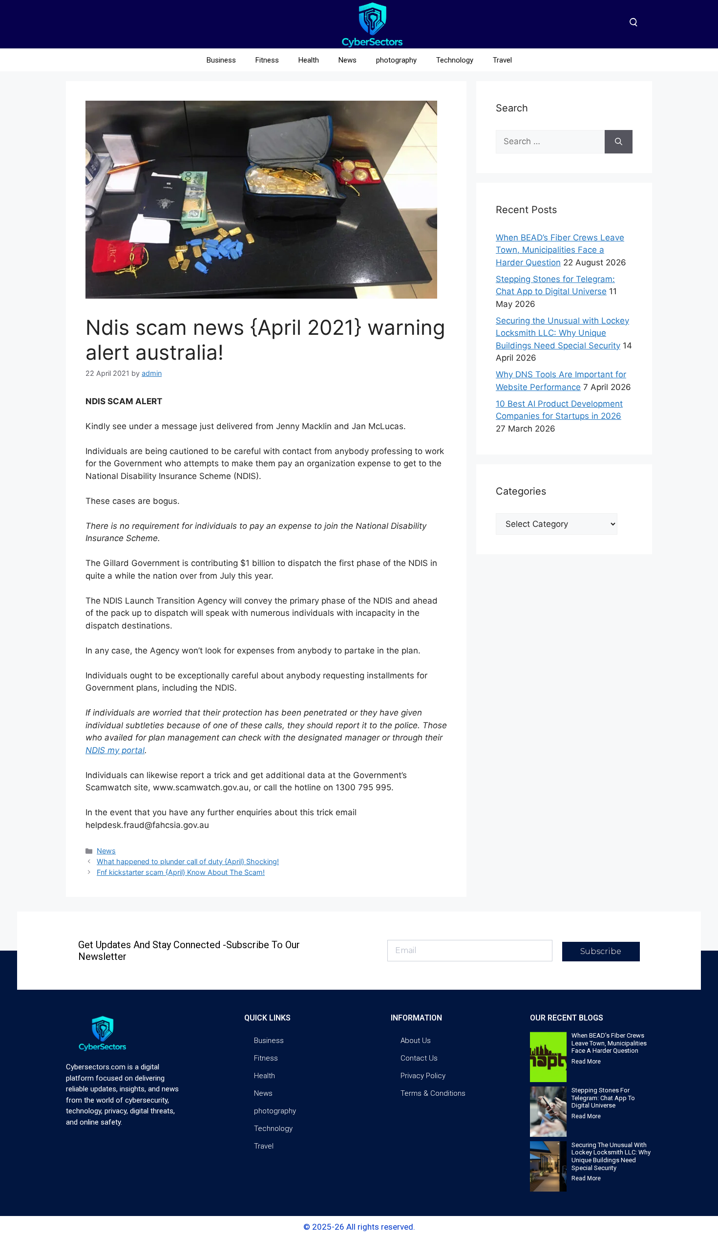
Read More (586, 1061)
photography (396, 60)
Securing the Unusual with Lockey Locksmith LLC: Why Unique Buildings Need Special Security (562, 333)
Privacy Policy (423, 1075)
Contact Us (419, 1058)
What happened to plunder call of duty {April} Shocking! (188, 861)
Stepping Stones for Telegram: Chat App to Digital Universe (603, 1097)
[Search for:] (550, 141)
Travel (502, 60)
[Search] (619, 141)
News (347, 60)
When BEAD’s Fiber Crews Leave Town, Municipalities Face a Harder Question (560, 250)
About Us (416, 1040)
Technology (454, 60)
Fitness (267, 60)
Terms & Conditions (433, 1093)
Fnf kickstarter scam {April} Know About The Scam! (181, 872)
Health (308, 60)
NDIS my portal (115, 750)
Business (221, 60)
